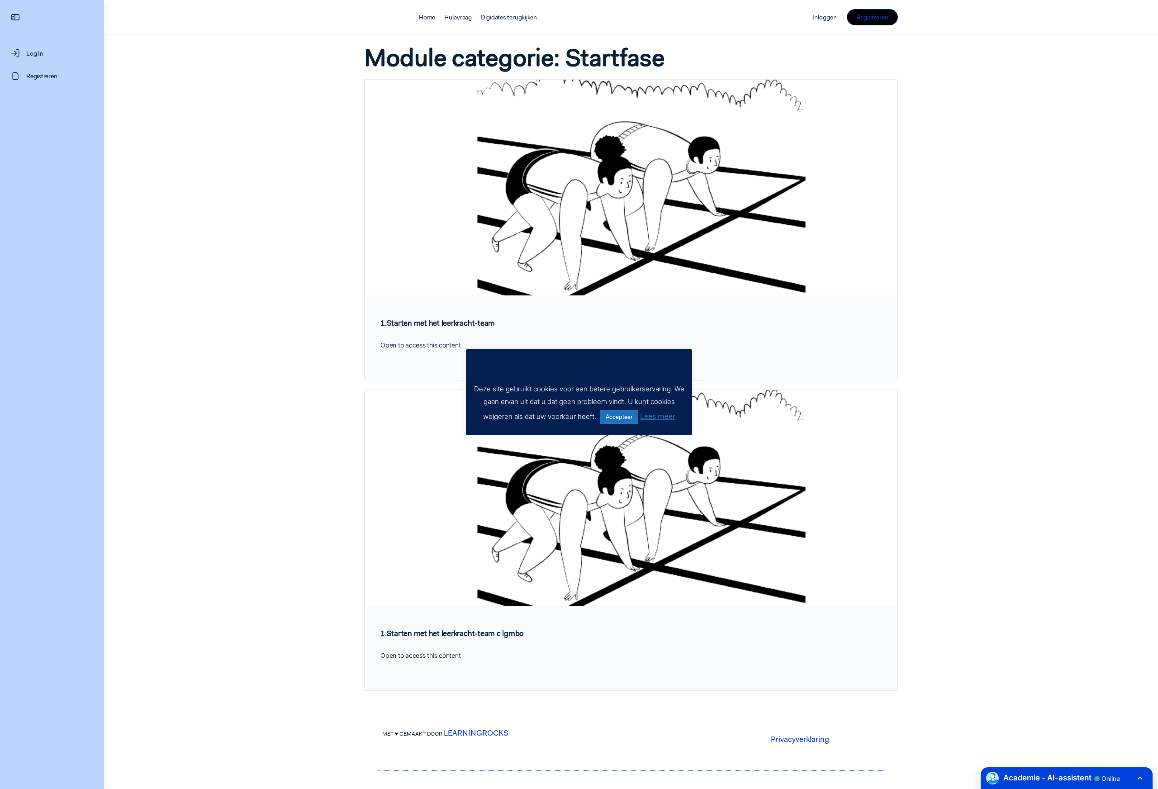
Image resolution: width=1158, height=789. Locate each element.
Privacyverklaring (800, 739)
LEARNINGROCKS (476, 733)
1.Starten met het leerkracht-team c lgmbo (452, 633)
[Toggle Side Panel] (15, 17)
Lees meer (657, 416)
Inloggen (824, 17)
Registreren (872, 17)
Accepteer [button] (619, 417)
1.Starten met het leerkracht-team (437, 323)
